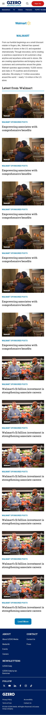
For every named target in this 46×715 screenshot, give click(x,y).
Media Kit (6, 644)
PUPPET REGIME (40, 10)
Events (5, 649)
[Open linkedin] (15, 685)
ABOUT (6, 634)
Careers (5, 654)
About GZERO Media (10, 639)
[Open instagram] (25, 685)
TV (14, 10)
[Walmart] (16, 3)
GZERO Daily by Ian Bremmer (9, 672)
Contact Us (31, 639)
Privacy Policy (7, 699)
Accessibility (28, 699)
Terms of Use (7, 703)
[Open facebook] (20, 685)
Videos (20, 10)
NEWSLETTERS (11, 660)
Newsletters (6, 10)
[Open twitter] (4, 685)
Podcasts (29, 10)
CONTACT (32, 634)
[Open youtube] (9, 685)
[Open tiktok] (31, 685)
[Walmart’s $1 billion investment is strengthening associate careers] (23, 368)
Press (29, 644)
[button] (38, 3)
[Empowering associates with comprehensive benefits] (23, 105)
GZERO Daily (7, 666)
